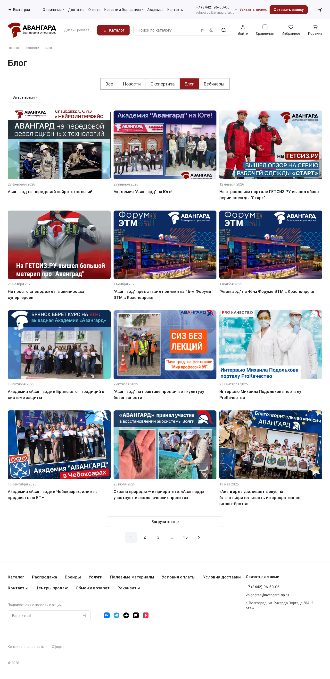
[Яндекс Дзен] (126, 615)
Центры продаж (51, 588)
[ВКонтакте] (107, 615)
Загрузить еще (165, 521)
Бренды (73, 577)
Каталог (16, 577)
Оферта (58, 647)
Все (109, 83)
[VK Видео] (145, 615)
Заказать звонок (253, 9)
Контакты (18, 588)
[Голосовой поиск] (212, 30)
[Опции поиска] (201, 30)
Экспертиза (163, 83)
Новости (132, 83)
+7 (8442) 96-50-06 (213, 7)
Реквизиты (128, 588)
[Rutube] (136, 615)
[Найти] (224, 30)
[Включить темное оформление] (320, 10)
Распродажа (44, 577)
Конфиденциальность (26, 647)
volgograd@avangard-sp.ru (215, 12)
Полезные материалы (132, 577)
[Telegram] (116, 615)
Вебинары (214, 83)
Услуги (95, 577)
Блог (189, 83)
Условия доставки (222, 577)
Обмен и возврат (93, 588)
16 (185, 537)
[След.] (199, 537)
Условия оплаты (178, 577)
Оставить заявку (289, 10)
